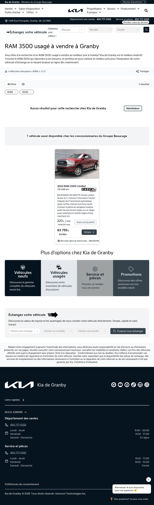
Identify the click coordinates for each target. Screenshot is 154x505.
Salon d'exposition (29, 8)
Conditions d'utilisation (86, 362)
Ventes (9, 8)
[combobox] (10, 331)
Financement (128, 8)
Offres (30, 12)
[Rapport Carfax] (89, 190)
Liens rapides (12, 399)
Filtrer (13, 84)
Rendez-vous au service (135, 22)
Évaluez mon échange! (130, 331)
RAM (35, 71)
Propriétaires (94, 8)
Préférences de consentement (22, 484)
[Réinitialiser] (23, 84)
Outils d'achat (12, 12)
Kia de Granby (12, 2)
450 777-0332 (104, 19)
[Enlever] (14, 92)
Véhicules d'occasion (20, 71)
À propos (92, 12)
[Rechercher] (146, 11)
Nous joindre (14, 412)
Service (111, 8)
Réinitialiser (133, 108)
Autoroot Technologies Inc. (70, 493)
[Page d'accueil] (19, 384)
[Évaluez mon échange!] (146, 30)
